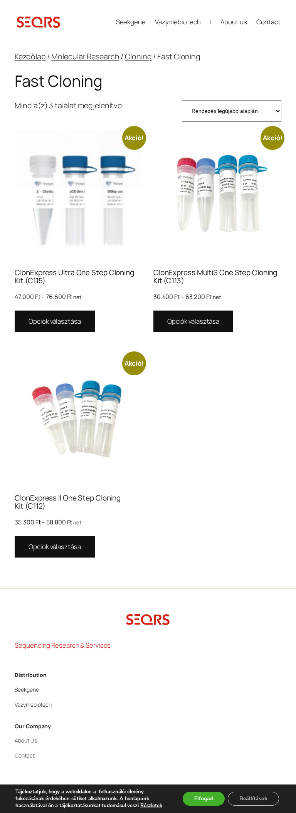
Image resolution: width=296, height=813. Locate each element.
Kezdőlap (30, 56)
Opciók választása (55, 321)
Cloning (138, 56)
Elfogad (203, 798)
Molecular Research (85, 56)
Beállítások (253, 798)
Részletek (151, 805)
